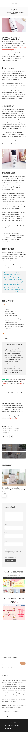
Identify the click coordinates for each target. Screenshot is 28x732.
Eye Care (5, 483)
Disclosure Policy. (14, 418)
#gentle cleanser (6, 430)
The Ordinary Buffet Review (14, 455)
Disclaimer (17, 725)
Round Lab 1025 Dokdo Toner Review (15, 447)
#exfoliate (17, 428)
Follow (22, 663)
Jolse (20, 383)
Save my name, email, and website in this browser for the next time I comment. (13, 552)
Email (5, 532)
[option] (14, 481)
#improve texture (16, 430)
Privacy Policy (7, 728)
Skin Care (9, 12)
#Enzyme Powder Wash (7, 428)
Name (5, 524)
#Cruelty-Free (10, 426)
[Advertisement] (14, 638)
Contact (10, 725)
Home (4, 12)
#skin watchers (6, 432)
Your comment (8, 510)
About (4, 725)
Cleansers (4, 34)
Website (6, 541)
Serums (18, 453)
